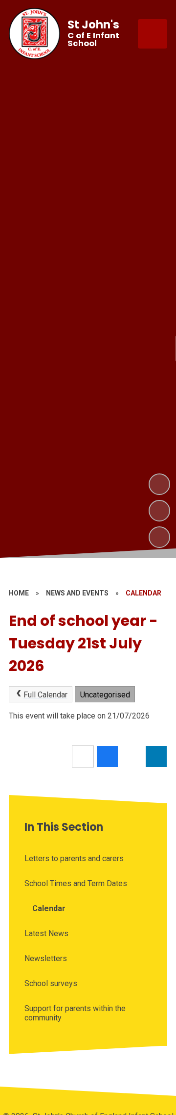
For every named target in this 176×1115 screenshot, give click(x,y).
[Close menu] (152, 34)
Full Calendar (45, 694)
